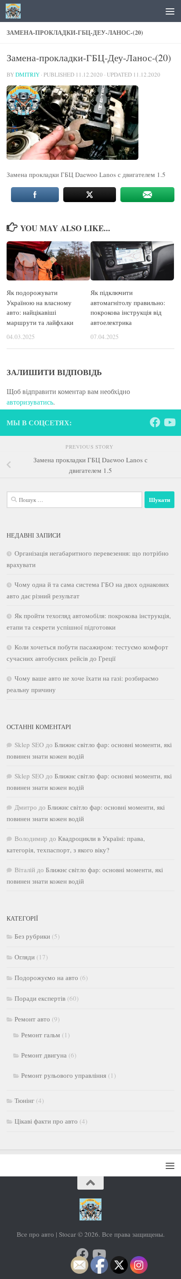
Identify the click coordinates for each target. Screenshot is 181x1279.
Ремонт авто (32, 1018)
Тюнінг (24, 1100)
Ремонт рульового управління (63, 1075)
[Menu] (170, 11)
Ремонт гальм (40, 1034)
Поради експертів (39, 998)
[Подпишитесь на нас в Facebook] (155, 422)
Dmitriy (27, 74)
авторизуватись (30, 401)
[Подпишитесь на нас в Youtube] (169, 422)
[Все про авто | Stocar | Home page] (15, 11)
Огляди (24, 956)
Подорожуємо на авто (46, 977)
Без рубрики (32, 936)
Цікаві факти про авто (46, 1121)
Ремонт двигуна (44, 1054)
